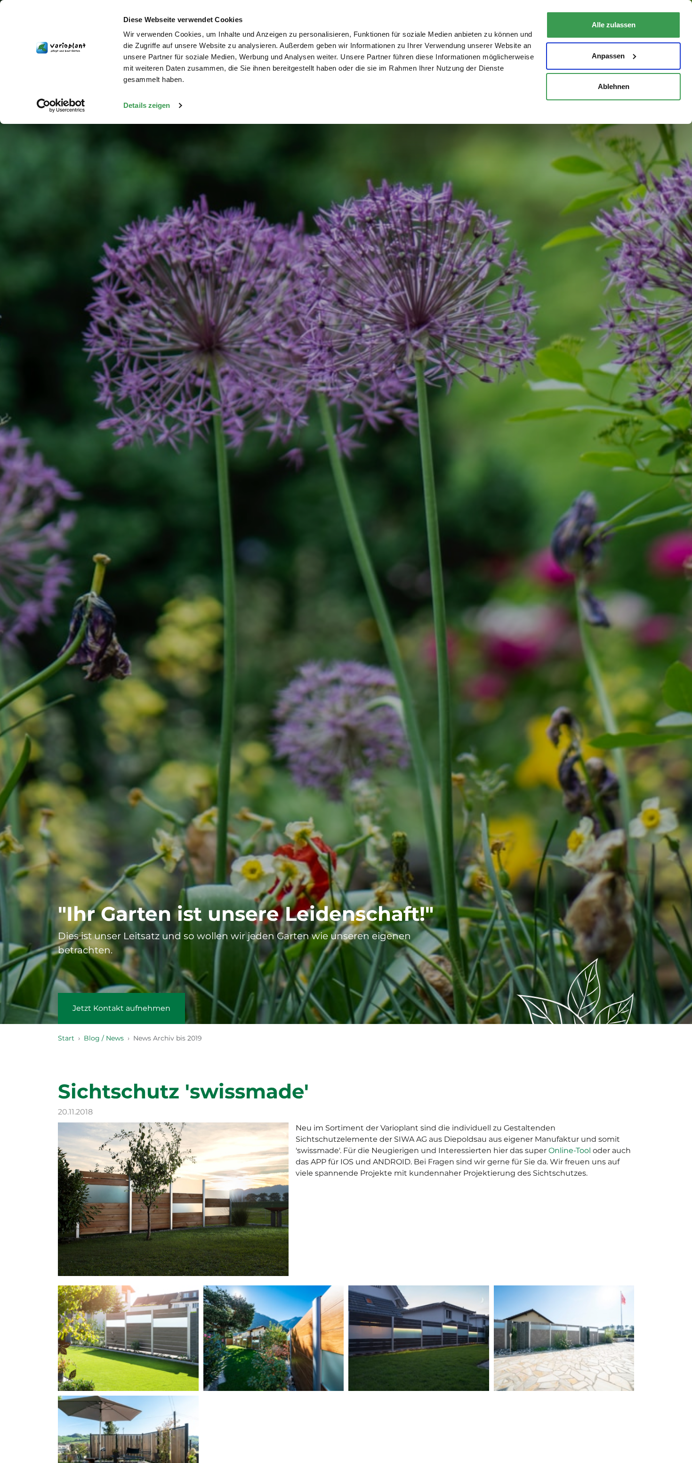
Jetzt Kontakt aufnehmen (121, 1008)
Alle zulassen (614, 25)
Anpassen (608, 56)
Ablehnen (613, 86)
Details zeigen (146, 105)
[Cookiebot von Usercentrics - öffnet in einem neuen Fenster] (61, 105)
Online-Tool (569, 1150)
